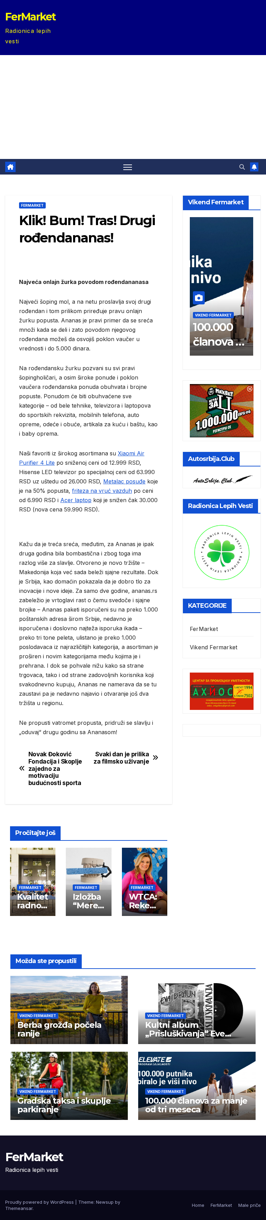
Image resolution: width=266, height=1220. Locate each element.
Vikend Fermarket (213, 315)
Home (198, 1205)
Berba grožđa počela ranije (59, 1029)
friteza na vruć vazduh (102, 490)
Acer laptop (75, 500)
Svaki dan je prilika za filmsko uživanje (121, 758)
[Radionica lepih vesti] (222, 551)
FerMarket (30, 16)
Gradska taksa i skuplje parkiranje (63, 1105)
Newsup (105, 1202)
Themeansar (19, 1208)
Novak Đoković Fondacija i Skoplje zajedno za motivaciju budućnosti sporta (55, 768)
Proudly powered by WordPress (40, 1202)
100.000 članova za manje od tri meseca (196, 1105)
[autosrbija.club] (222, 478)
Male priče (249, 1205)
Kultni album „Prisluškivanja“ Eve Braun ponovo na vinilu (192, 1033)
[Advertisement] (133, 107)
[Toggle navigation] (127, 166)
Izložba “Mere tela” (87, 905)
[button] (242, 166)
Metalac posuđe (124, 481)
